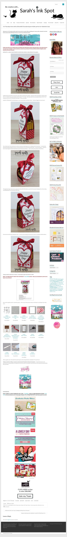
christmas (56, 281)
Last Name (52, 71)
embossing (60, 282)
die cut (53, 282)
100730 (32, 315)
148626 (6, 315)
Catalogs (45, 22)
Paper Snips (32, 335)
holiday (51, 286)
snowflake (51, 289)
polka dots (61, 286)
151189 (41, 315)
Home (8, 22)
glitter (54, 285)
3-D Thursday (8, 505)
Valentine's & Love (41, 505)
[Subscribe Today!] (57, 206)
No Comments (6, 506)
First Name (52, 66)
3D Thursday (61, 279)
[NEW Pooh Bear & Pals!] (57, 99)
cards (61, 280)
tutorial (60, 290)
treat (32, 500)
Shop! (14, 22)
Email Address (52, 61)
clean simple (60, 281)
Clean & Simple (20, 505)
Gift (24, 505)
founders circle (61, 284)
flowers (58, 284)
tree (57, 290)
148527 (15, 315)
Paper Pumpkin (39, 22)
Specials (27, 22)
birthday (53, 280)
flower (55, 284)
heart (60, 285)
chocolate (17, 500)
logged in (9, 519)
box (55, 280)
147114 (6, 334)
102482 (24, 315)
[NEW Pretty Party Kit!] (57, 186)
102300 (6, 352)
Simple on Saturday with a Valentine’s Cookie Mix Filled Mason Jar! (33, 513)
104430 (24, 352)
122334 (41, 334)
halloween (57, 285)
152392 (24, 334)
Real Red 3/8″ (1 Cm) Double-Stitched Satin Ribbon (15, 336)
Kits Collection (32, 22)
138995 (15, 352)
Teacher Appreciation (34, 505)
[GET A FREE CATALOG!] (57, 143)
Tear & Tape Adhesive (15, 353)
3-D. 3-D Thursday (10, 500)
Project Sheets (27, 505)
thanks (57, 289)
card (57, 280)
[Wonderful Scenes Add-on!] (57, 229)
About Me (56, 22)
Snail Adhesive (32, 353)
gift (50, 285)
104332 (32, 352)
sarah (5, 503)
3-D (5, 505)
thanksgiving (60, 289)
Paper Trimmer (24, 335)
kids (57, 286)
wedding (54, 291)
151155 (15, 334)
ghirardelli (22, 500)
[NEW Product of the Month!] (57, 117)
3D (58, 279)
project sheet (27, 500)
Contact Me (62, 22)
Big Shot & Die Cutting (14, 505)
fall (50, 284)
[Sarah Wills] (57, 48)
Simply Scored (41, 335)
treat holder (36, 500)
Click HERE (27, 276)
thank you (52, 290)
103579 (32, 334)
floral (52, 284)
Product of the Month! (20, 22)
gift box (52, 285)
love (58, 286)
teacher (54, 289)
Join (11, 22)
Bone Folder (7, 353)
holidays (55, 286)
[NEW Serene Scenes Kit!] (57, 167)
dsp (55, 282)
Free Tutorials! (50, 22)
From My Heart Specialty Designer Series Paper (41, 318)
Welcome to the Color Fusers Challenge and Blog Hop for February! (16, 510)
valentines (51, 291)
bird (50, 280)
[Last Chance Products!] (57, 253)
